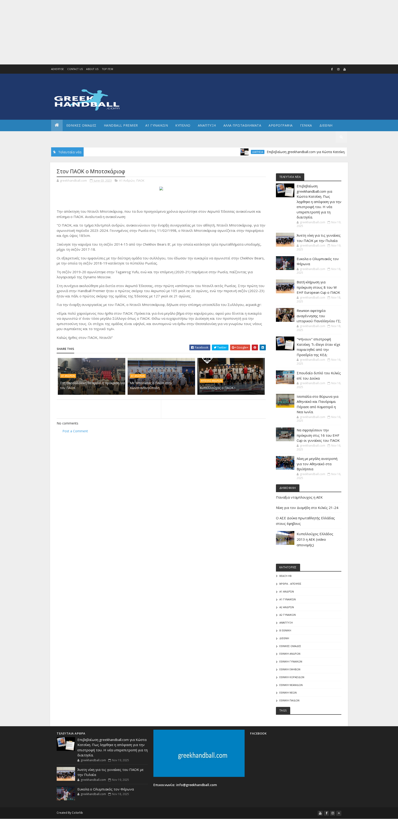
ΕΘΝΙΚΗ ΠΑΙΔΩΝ (289, 700)
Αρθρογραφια (281, 125)
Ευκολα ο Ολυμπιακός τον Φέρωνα (105, 789)
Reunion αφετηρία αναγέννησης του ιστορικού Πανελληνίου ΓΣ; (319, 315)
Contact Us (75, 69)
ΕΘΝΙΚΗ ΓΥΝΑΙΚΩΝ (290, 661)
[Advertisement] (138, 32)
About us (92, 69)
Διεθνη (326, 125)
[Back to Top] (338, 813)
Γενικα (306, 125)
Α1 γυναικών (287, 599)
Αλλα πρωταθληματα (242, 125)
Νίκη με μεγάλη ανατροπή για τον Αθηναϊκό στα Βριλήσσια (317, 463)
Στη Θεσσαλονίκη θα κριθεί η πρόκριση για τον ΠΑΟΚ (92, 385)
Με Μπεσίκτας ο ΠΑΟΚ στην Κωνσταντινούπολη (151, 385)
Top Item (107, 69)
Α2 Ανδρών (286, 607)
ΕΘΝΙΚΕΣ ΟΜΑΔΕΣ (81, 125)
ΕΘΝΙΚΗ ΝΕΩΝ (288, 692)
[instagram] (338, 69)
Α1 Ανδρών (127, 180)
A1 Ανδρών (138, 376)
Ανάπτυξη (286, 622)
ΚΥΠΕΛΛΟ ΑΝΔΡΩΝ (211, 380)
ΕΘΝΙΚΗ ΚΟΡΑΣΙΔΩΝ (291, 677)
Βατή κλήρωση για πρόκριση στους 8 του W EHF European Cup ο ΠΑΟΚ (318, 287)
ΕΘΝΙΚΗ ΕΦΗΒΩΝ (289, 669)
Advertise (57, 69)
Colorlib (77, 813)
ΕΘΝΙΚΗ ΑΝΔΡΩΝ (289, 653)
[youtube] (344, 69)
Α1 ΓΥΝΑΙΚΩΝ (156, 125)
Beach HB (285, 576)
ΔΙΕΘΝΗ (284, 638)
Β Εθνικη (285, 630)
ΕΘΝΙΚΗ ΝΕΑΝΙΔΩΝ (291, 685)
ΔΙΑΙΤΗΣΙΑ (243, 152)
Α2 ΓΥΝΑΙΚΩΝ (287, 614)
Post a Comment (75, 431)
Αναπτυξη (207, 125)
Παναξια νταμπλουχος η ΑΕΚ (299, 497)
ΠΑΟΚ (140, 180)
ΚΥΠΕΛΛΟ (182, 125)
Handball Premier (121, 125)
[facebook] (332, 69)
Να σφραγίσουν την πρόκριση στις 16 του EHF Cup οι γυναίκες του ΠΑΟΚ (318, 435)
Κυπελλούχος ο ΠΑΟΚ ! (217, 388)
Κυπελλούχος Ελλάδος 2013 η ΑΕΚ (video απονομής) (315, 539)
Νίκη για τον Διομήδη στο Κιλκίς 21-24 (307, 507)
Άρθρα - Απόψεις (290, 583)
